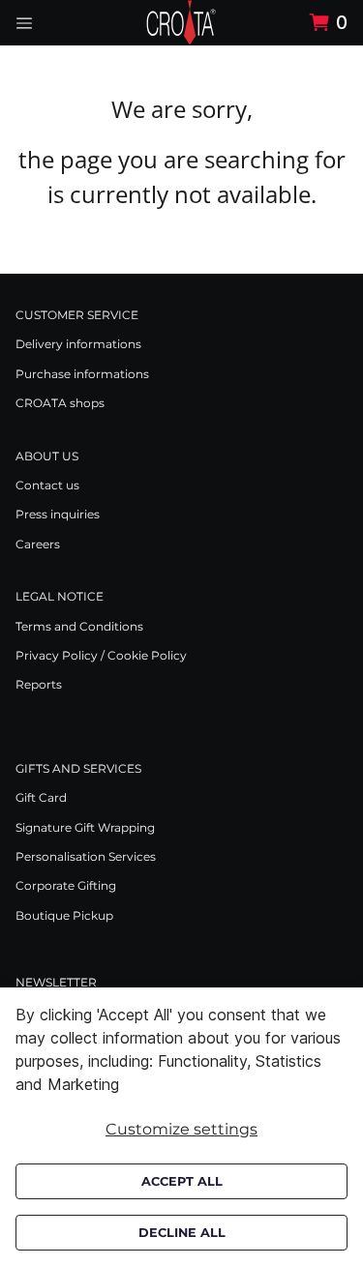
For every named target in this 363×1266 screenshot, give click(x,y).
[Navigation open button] (24, 23)
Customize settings (181, 1129)
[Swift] (181, 22)
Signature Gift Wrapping (85, 827)
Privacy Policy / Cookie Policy (101, 655)
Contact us (47, 485)
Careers (37, 544)
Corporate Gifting (65, 885)
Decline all (182, 1232)
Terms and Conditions (79, 626)
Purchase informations (82, 374)
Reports (38, 684)
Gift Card (41, 797)
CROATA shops (60, 403)
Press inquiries (57, 514)
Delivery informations (78, 344)
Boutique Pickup (64, 915)
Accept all (182, 1181)
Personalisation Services (85, 856)
